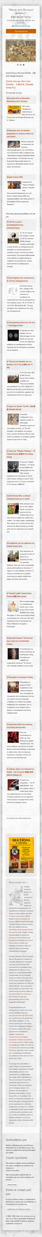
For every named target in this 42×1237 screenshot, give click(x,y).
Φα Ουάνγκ (13, 1050)
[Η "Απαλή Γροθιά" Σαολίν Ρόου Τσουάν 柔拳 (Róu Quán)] (13, 606)
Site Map (27, 26)
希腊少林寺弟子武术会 (21, 17)
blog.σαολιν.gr (30, 1216)
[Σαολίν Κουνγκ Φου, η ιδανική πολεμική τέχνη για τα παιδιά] (13, 508)
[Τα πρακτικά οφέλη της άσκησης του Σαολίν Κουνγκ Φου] (13, 737)
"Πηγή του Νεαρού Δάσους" (21, 11)
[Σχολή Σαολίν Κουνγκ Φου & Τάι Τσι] (21, 855)
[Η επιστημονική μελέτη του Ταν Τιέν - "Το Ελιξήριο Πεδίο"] (13, 335)
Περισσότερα (11, 1184)
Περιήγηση (20, 31)
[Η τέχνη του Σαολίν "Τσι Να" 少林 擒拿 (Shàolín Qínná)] (13, 419)
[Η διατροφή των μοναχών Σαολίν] (13, 687)
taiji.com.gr (9, 1218)
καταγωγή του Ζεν (15, 938)
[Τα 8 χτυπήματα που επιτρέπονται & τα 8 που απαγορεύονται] (13, 291)
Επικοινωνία (17, 26)
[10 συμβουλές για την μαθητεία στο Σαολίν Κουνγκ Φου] (13, 556)
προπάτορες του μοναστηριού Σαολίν (21, 929)
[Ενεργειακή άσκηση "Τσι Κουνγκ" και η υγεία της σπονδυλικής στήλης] (13, 654)
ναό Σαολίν (12, 1048)
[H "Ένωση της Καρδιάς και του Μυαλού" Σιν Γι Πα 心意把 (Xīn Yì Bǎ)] (13, 377)
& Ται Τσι (21, 23)
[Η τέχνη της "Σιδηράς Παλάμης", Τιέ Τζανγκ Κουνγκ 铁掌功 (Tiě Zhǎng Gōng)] (13, 467)
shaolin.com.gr (20, 1216)
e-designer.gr (18, 1223)
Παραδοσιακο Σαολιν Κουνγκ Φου (21, 20)
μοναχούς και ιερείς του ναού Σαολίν (21, 1015)
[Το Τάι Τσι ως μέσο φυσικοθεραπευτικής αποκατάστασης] (13, 238)
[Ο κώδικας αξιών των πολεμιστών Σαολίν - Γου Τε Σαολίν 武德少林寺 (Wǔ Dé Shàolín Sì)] (13, 785)
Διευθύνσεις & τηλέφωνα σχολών (18, 1209)
